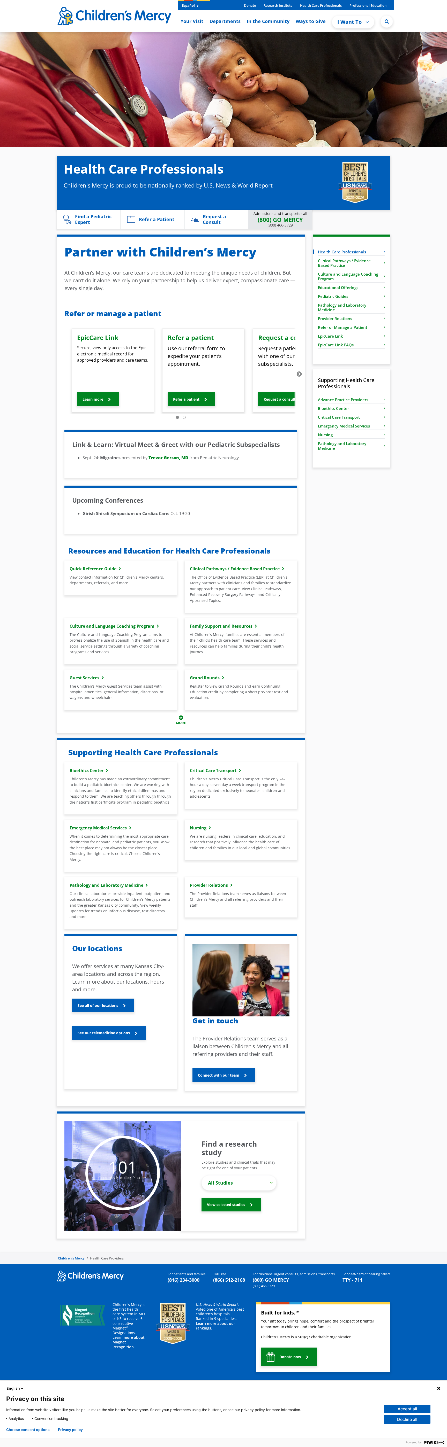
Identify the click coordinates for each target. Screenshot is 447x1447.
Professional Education (367, 5)
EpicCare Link (330, 336)
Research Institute (278, 5)
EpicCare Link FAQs (336, 345)
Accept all (407, 1408)
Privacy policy (70, 1430)
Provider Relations (335, 318)
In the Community (268, 21)
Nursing (325, 434)
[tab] (177, 417)
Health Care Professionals (321, 5)
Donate (250, 5)
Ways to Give (311, 21)
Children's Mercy (71, 1258)
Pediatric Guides (333, 296)
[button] (387, 21)
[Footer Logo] (90, 1275)
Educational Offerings (338, 287)
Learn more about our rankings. (215, 1326)
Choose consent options (28, 1430)
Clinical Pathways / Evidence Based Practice (344, 263)
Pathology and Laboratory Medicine (342, 307)
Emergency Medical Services (344, 426)
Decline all (407, 1419)
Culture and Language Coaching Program (348, 276)
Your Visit (192, 21)
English (13, 1388)
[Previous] (62, 374)
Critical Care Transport (339, 417)
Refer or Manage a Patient (342, 327)
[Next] (299, 374)
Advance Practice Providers (343, 399)
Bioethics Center (333, 408)
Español (189, 5)
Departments (225, 21)
